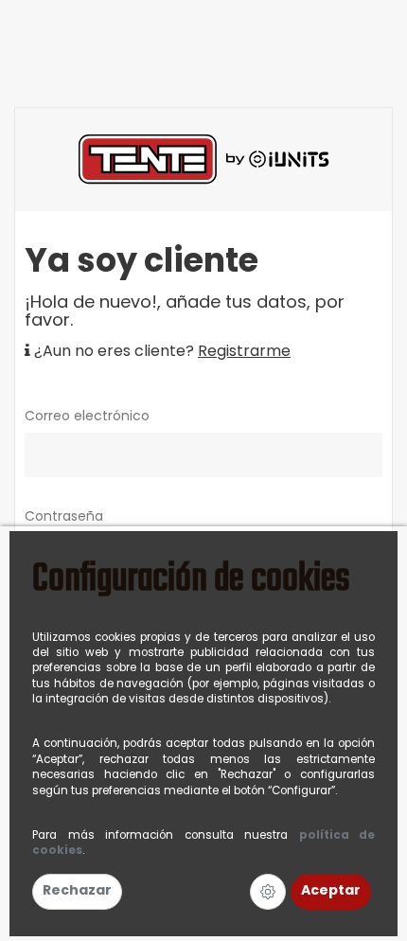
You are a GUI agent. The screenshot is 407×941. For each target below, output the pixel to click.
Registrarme (244, 352)
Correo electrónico (87, 417)
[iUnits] (204, 159)
